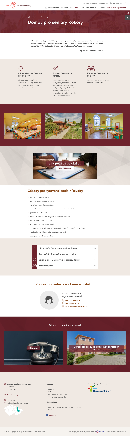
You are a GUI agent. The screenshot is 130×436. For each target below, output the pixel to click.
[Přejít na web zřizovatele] (107, 388)
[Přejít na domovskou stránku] (18, 5)
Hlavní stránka (53, 8)
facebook (52, 415)
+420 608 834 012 (72, 303)
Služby (75, 8)
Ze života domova (89, 8)
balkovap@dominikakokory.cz (77, 306)
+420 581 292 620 (72, 300)
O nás (66, 8)
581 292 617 (117, 3)
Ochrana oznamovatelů (57, 397)
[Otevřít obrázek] (22, 126)
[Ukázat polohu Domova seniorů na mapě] (23, 410)
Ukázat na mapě (12, 395)
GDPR (50, 392)
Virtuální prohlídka (118, 8)
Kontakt (101, 8)
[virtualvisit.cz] (100, 431)
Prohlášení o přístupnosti (57, 394)
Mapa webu (52, 389)
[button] (65, 248)
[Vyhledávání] (125, 3)
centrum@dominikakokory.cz (97, 3)
